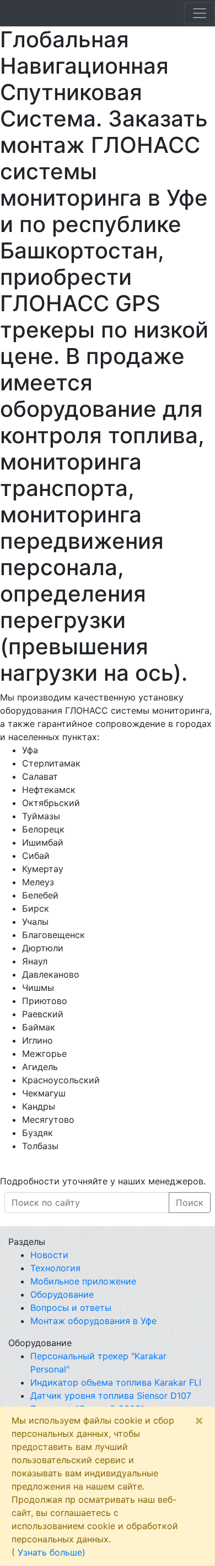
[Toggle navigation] (199, 13)
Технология (55, 1267)
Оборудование (62, 1294)
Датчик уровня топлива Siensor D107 (110, 1395)
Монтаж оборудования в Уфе (93, 1320)
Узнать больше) (51, 1552)
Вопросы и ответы (70, 1307)
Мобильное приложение (83, 1281)
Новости (49, 1254)
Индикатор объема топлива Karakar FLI (115, 1382)
